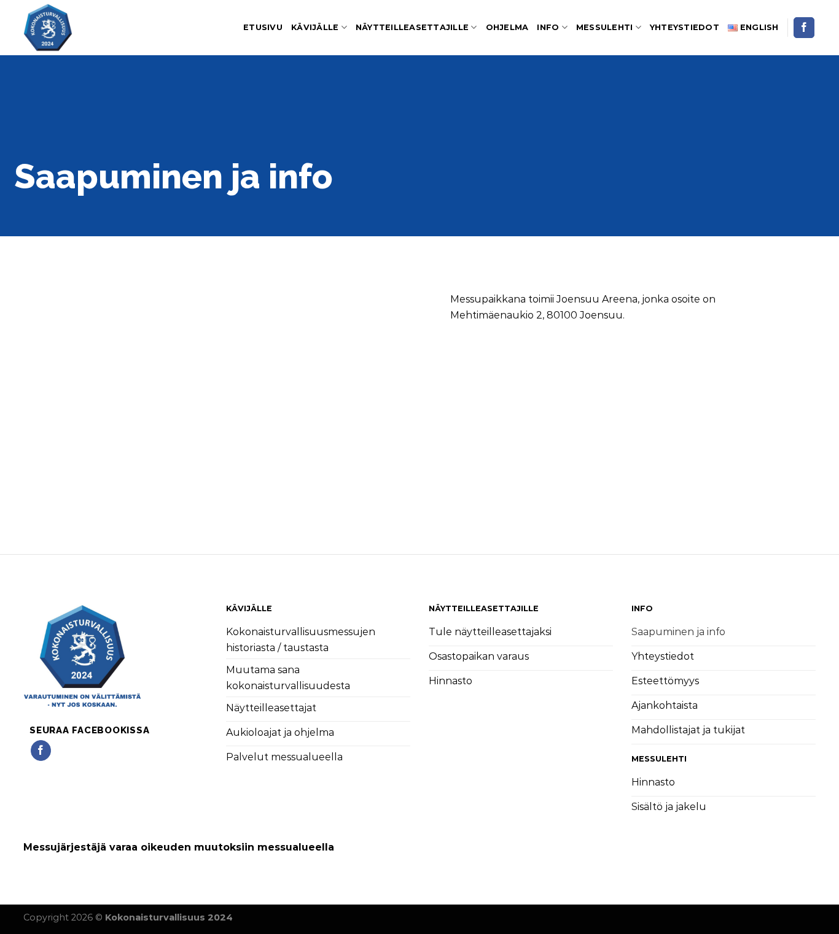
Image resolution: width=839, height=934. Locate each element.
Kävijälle (314, 27)
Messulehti (604, 27)
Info (548, 27)
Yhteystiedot (684, 27)
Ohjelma (507, 27)
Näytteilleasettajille (412, 27)
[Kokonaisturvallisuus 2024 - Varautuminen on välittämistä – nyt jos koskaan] (84, 27)
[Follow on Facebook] (804, 27)
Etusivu (263, 27)
